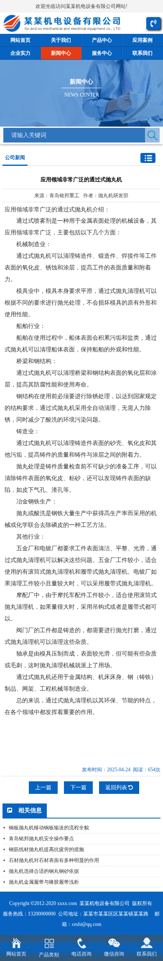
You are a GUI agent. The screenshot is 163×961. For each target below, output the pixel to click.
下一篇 (78, 787)
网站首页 (16, 954)
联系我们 (147, 954)
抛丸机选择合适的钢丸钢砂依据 (44, 871)
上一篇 (43, 787)
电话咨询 (81, 954)
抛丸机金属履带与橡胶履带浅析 (44, 882)
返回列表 (116, 787)
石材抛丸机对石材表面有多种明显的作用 (54, 860)
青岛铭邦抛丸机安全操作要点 (41, 839)
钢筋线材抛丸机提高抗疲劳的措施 (46, 849)
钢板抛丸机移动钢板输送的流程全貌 (49, 828)
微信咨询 (114, 954)
